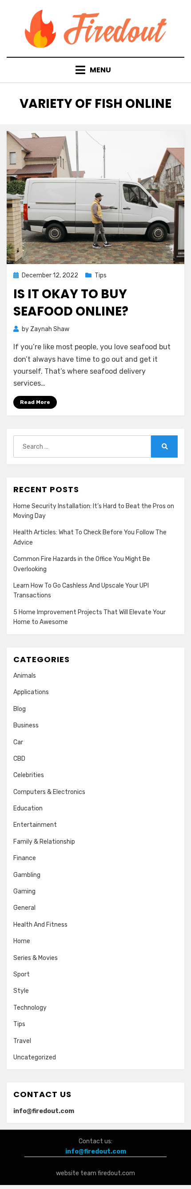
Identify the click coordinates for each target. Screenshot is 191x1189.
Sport (21, 974)
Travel (22, 1041)
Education (28, 808)
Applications (31, 692)
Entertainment (35, 825)
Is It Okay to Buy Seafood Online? (70, 302)
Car (18, 742)
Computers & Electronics (49, 792)
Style (21, 991)
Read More (35, 402)
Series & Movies (35, 958)
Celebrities (28, 775)
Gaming (24, 891)
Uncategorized (34, 1057)
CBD (19, 758)
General (24, 908)
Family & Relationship (44, 841)
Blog (19, 709)
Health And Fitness (40, 924)
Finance (24, 858)
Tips (101, 275)
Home (21, 941)
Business (26, 725)
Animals (24, 675)
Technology (30, 1007)
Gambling (26, 875)
